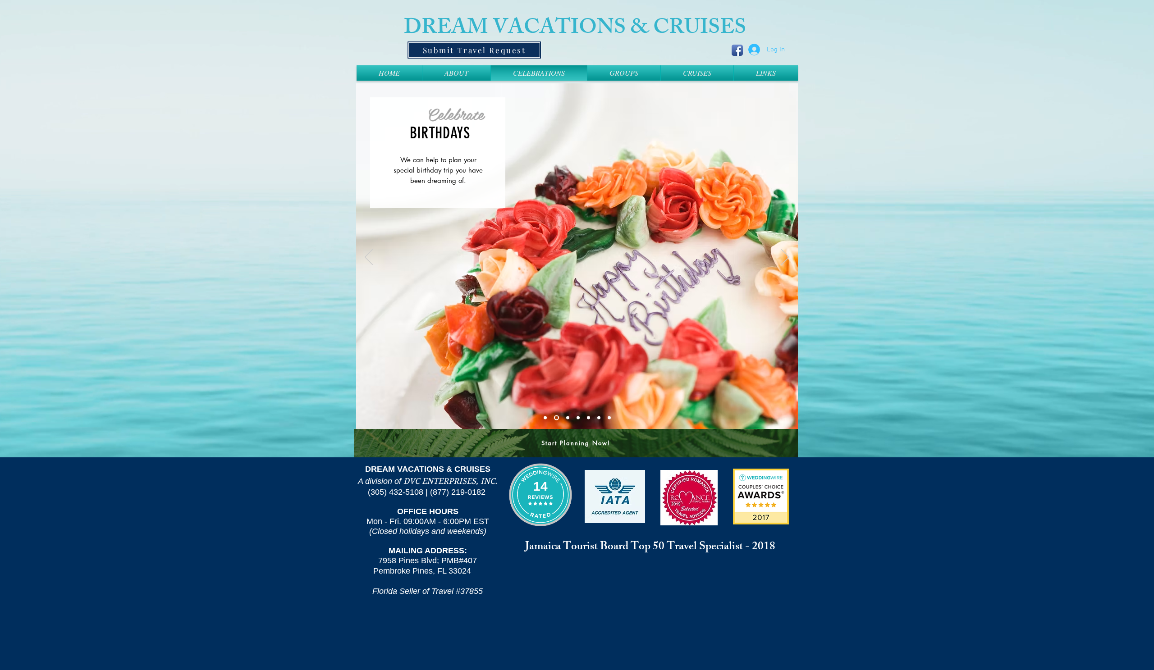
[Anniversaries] (598, 417)
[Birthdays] (555, 417)
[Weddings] (545, 417)
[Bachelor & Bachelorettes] (588, 417)
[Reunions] (566, 417)
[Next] (785, 257)
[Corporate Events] (609, 417)
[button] (697, 73)
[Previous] (369, 257)
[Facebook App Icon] (737, 50)
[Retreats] (577, 417)
